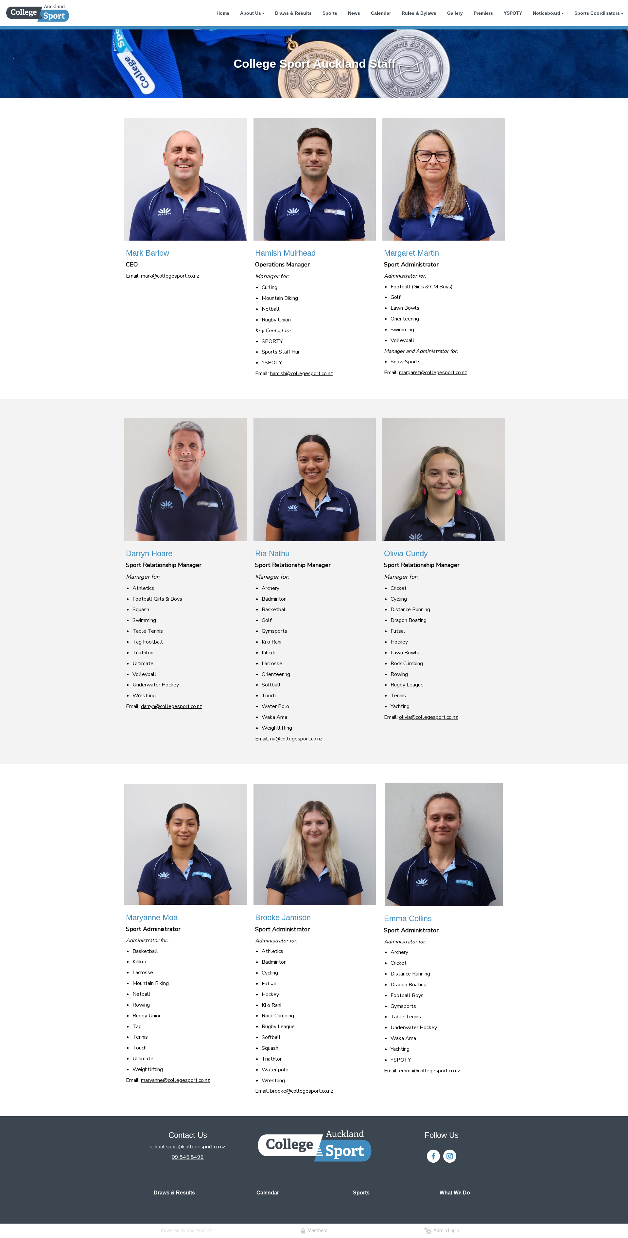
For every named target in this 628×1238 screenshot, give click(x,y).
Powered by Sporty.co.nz (186, 1230)
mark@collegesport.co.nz (170, 276)
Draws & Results (174, 1192)
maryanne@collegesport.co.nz (175, 1080)
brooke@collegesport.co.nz (301, 1091)
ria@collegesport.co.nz (296, 738)
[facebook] (433, 1156)
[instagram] (449, 1156)
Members (316, 1230)
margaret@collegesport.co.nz (433, 372)
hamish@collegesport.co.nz (301, 373)
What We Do (455, 1192)
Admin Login (445, 1230)
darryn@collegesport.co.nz (171, 706)
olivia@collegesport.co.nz (428, 717)
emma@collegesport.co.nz (429, 1070)
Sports (361, 1192)
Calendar (267, 1192)
